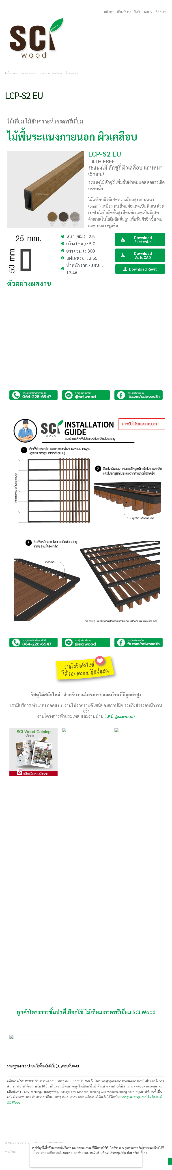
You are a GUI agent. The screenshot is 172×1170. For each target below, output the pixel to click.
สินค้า (137, 11)
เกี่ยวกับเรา (124, 11)
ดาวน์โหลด (10, 1151)
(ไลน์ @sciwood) (120, 716)
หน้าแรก (109, 11)
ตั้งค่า (143, 1152)
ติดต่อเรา (161, 11)
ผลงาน (148, 11)
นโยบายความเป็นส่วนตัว (47, 1152)
